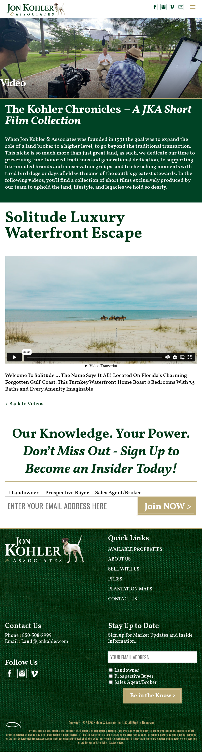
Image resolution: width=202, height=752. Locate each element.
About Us (119, 559)
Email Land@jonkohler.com (36, 641)
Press (115, 579)
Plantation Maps (130, 589)
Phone (28, 635)
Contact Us (122, 599)
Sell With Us (123, 569)
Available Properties (135, 549)
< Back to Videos (24, 404)
